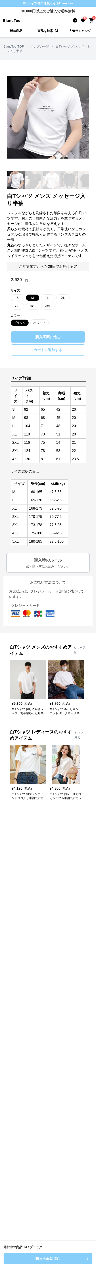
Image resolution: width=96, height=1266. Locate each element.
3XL (32, 306)
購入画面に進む (48, 337)
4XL (48, 306)
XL (63, 297)
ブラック (19, 322)
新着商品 (16, 31)
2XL (17, 306)
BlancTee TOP (14, 46)
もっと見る (79, 650)
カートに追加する (48, 350)
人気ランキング (80, 31)
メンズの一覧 (39, 46)
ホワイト (39, 322)
